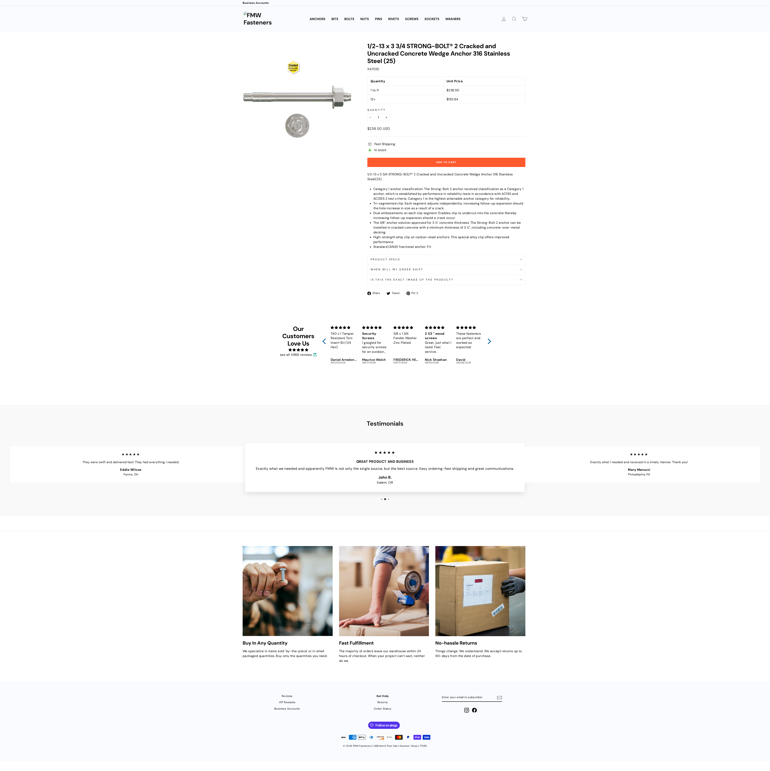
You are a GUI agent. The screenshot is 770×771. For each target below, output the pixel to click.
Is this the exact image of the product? (412, 279)
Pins (378, 19)
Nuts (364, 19)
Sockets (432, 19)
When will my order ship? (397, 269)
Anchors (317, 19)
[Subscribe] (499, 697)
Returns (382, 702)
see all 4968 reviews (296, 355)
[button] (325, 341)
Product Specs (385, 259)
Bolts (349, 19)
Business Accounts (256, 3)
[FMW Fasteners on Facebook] (474, 710)
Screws (411, 19)
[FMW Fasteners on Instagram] (466, 710)
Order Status (382, 708)
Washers (453, 19)
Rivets (393, 19)
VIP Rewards (287, 702)
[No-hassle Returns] (480, 591)
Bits (334, 19)
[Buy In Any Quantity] (288, 591)
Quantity (376, 110)
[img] (298, 349)
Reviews (287, 696)
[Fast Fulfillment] (384, 591)
